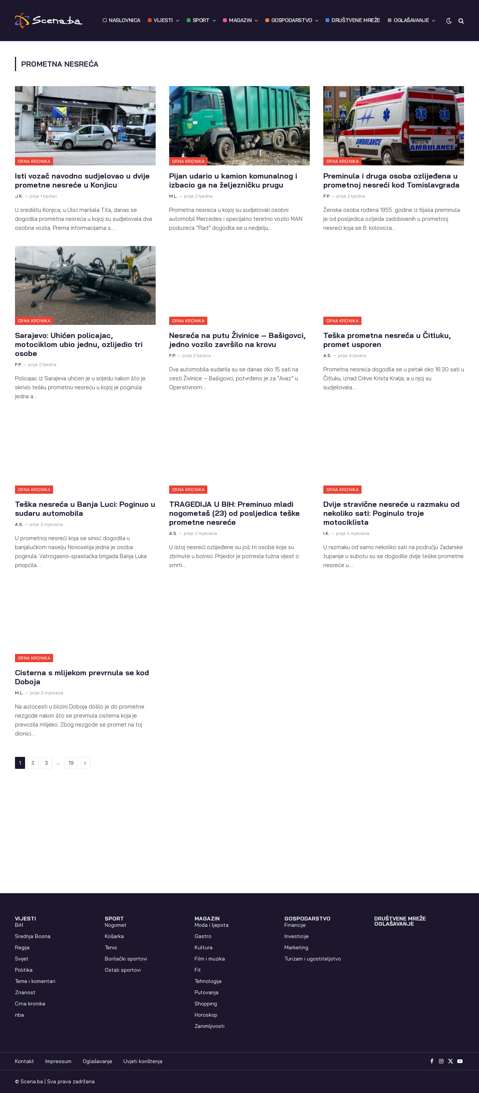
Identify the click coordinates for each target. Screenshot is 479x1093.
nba (19, 1014)
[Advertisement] (239, 837)
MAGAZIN (240, 20)
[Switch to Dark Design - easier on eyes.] (449, 21)
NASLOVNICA (124, 20)
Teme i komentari (35, 981)
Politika (24, 969)
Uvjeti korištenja (142, 1061)
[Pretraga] (460, 20)
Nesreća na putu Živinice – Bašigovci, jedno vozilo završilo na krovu (237, 340)
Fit (198, 969)
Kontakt (24, 1061)
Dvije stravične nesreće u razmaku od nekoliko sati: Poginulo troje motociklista (391, 513)
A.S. (327, 355)
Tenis (111, 947)
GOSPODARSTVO (291, 20)
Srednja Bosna (33, 936)
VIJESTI (163, 20)
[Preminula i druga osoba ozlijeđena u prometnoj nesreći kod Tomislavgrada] (393, 125)
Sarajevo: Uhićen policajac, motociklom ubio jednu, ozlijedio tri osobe (79, 344)
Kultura (204, 947)
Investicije (296, 936)
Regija (22, 947)
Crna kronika (34, 161)
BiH (19, 925)
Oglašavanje (97, 1061)
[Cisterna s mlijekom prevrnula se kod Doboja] (85, 623)
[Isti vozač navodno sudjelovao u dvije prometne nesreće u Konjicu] (85, 125)
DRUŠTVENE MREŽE (356, 20)
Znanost (25, 992)
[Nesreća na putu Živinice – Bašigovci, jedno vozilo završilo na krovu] (239, 285)
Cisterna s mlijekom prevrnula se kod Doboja (82, 677)
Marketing (296, 947)
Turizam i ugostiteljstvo (312, 958)
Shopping (206, 1003)
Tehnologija (208, 981)
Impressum (58, 1061)
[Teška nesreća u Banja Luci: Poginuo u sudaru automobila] (85, 454)
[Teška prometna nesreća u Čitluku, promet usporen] (393, 285)
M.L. (173, 196)
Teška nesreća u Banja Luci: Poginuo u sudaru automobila (85, 509)
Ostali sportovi (123, 969)
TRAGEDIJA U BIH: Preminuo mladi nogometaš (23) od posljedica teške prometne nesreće (234, 513)
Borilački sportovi (126, 958)
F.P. (326, 196)
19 (71, 763)
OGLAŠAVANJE (411, 20)
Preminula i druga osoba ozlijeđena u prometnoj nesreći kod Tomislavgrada (391, 180)
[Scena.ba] (48, 20)
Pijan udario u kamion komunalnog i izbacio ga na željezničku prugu (233, 180)
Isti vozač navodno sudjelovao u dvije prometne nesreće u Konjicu (82, 180)
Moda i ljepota (212, 925)
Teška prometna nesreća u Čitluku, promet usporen (387, 340)
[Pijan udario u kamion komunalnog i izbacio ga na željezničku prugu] (239, 125)
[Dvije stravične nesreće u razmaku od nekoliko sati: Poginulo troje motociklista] (393, 454)
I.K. (326, 533)
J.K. (19, 196)
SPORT (201, 20)
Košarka (114, 936)
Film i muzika (210, 958)
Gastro (203, 936)
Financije (295, 925)
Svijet (21, 958)
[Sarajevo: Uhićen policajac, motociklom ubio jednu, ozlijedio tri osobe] (85, 285)
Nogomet (115, 925)
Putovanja (207, 992)
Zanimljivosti (210, 1026)
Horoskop (206, 1014)
